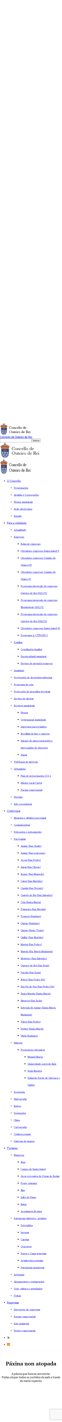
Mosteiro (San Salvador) (34, 958)
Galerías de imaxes (24, 1140)
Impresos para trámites (33, 726)
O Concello (14, 481)
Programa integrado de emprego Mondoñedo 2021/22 (39, 603)
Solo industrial (21, 1323)
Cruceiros (26, 1246)
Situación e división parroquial (30, 817)
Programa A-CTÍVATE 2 (34, 635)
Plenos (24, 712)
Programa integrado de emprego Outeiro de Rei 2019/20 (39, 617)
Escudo (18, 515)
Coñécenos (13, 811)
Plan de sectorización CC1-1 (36, 775)
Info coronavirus (23, 803)
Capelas (25, 1239)
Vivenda (18, 796)
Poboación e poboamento (28, 831)
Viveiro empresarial (24, 1330)
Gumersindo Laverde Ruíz (42, 1063)
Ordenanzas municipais (33, 719)
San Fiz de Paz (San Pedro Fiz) (37, 986)
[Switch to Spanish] (8, 1344)
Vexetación (20, 1112)
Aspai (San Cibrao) (31, 866)
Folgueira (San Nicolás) (33, 909)
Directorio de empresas (27, 1309)
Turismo (12, 1148)
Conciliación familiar (31, 649)
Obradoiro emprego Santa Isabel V (40, 550)
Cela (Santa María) (31, 901)
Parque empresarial (31, 789)
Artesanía (19, 1274)
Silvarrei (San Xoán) (31, 1000)
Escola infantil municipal (33, 656)
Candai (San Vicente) (32, 887)
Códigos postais (22, 1133)
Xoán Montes (35, 1070)
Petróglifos (27, 1225)
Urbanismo (20, 768)
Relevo (17, 1105)
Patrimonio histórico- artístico (30, 1218)
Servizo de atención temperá (37, 663)
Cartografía (20, 1126)
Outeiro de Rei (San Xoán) (35, 965)
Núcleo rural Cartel (31, 782)
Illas (23, 1189)
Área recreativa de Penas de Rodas (40, 1175)
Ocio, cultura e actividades (28, 1288)
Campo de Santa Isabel (33, 1168)
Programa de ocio (24, 684)
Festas (17, 1295)
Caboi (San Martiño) (32, 880)
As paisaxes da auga (31, 1211)
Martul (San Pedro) (31, 944)
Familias (18, 642)
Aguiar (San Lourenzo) (33, 852)
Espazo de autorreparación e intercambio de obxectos (37, 744)
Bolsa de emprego (31, 543)
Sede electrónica (23, 508)
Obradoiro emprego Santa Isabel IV (40, 628)
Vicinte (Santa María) (32, 1028)
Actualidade (20, 529)
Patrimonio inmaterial (32, 1267)
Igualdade (19, 670)
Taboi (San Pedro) (31, 1021)
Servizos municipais (24, 705)
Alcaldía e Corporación (26, 494)
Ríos (23, 1161)
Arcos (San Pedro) (31, 859)
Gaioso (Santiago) (30, 923)
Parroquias (20, 838)
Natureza (19, 1154)
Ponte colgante (29, 1182)
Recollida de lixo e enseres (35, 733)
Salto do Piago (28, 1197)
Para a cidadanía (16, 523)
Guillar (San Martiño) (32, 937)
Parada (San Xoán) (31, 972)
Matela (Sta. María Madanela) (37, 951)
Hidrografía (20, 1098)
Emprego (19, 536)
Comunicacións (22, 824)
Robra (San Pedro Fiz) (33, 979)
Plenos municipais (23, 501)
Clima (17, 1119)
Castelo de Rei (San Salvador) (37, 894)
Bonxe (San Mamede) (32, 873)
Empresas (13, 1302)
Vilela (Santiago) (29, 1035)
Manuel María (35, 1056)
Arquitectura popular (32, 1260)
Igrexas (25, 1232)
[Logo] (23, 456)
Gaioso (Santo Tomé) (32, 930)
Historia (18, 1042)
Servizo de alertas (24, 698)
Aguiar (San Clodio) (31, 845)
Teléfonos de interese (26, 761)
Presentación (21, 487)
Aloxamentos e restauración (29, 1281)
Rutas (24, 1204)
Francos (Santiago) (31, 916)
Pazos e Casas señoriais (33, 1253)
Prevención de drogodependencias (33, 677)
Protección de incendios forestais (32, 691)
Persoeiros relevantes (33, 1049)
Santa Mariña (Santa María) (36, 993)
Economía (19, 1091)
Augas (24, 754)
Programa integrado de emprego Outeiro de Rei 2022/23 (39, 589)
